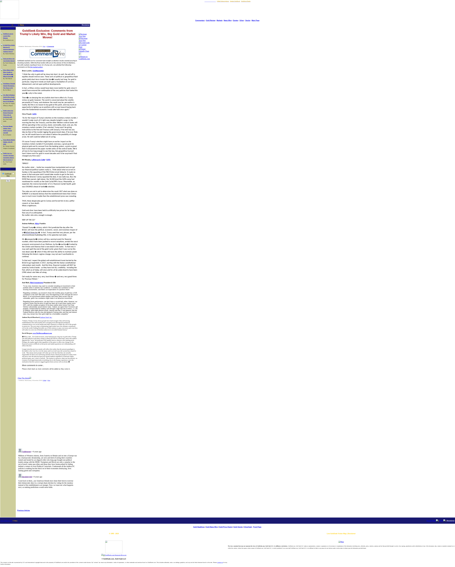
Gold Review (210, 20)
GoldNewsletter (38, 71)
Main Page (255, 20)
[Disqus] (47, 414)
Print (44, 46)
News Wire (228, 20)
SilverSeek (248, 527)
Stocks (247, 20)
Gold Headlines (199, 527)
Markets (219, 20)
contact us (220, 562)
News (16, 25)
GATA (34, 114)
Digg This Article (23, 378)
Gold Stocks (238, 527)
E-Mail (44, 380)
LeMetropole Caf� (38, 160)
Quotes (235, 20)
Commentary (200, 20)
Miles (37, 223)
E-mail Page (431, 521)
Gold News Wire (212, 527)
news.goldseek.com (6, 520)
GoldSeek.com (5, 25)
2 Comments (50, 46)
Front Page (257, 527)
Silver (242, 20)
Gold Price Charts (225, 527)
